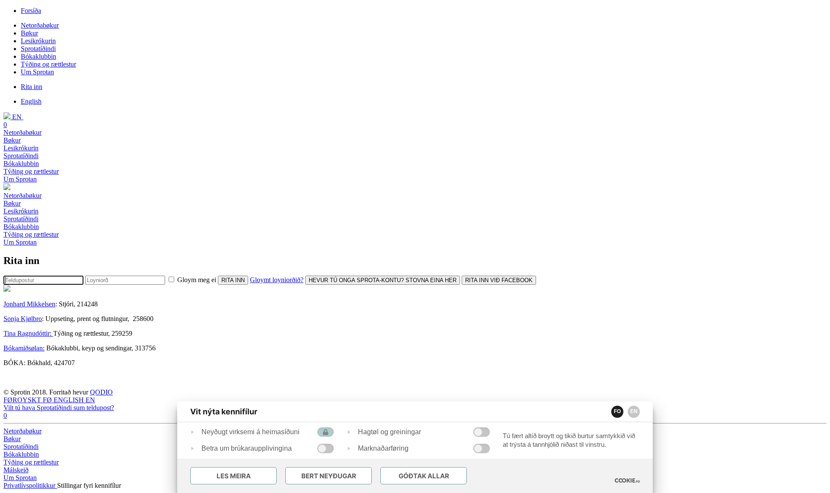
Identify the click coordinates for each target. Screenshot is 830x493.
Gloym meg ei (197, 279)
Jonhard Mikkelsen (29, 304)
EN (634, 411)
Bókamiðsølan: (24, 348)
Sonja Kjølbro (22, 318)
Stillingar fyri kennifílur (89, 485)
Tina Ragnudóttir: (28, 333)
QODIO (101, 392)
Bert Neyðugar (328, 476)
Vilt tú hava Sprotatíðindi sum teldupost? (58, 407)
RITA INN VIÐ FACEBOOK (499, 280)
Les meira (234, 476)
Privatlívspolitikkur (30, 485)
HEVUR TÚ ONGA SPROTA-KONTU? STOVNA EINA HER (382, 280)
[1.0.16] (627, 480)
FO (617, 411)
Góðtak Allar (424, 476)
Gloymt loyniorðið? (276, 279)
